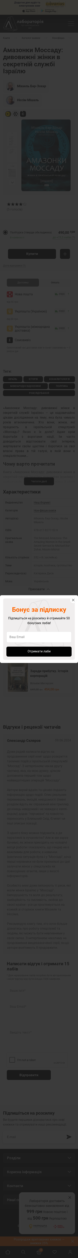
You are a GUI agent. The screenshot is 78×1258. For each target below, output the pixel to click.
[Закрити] (73, 600)
